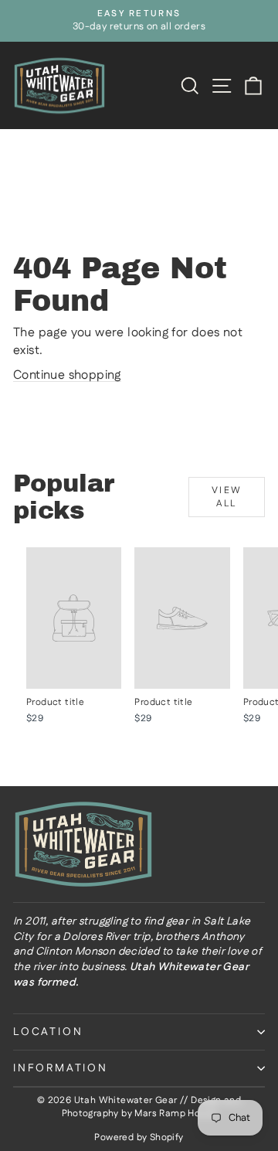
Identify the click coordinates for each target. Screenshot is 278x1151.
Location (48, 1032)
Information (60, 1068)
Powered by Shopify (138, 1137)
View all (227, 497)
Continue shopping (67, 375)
